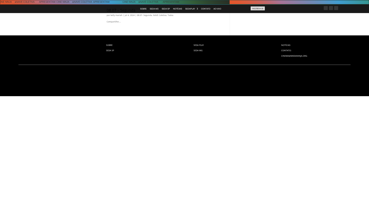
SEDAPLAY (190, 8)
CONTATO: (286, 50)
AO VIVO (217, 8)
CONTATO (205, 8)
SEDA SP (166, 8)
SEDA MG (154, 8)
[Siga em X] (336, 8)
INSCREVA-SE (257, 8)
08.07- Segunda (144, 15)
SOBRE (143, 8)
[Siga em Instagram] (326, 8)
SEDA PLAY (199, 45)
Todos (170, 15)
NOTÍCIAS (177, 8)
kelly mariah (116, 15)
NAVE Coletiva (159, 15)
